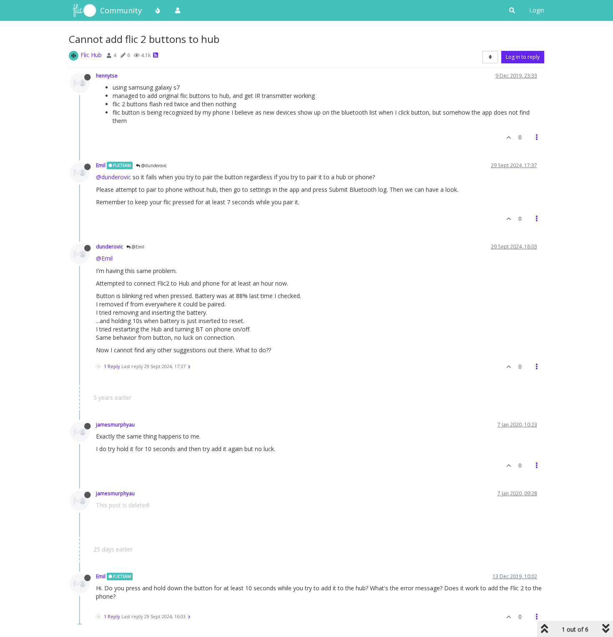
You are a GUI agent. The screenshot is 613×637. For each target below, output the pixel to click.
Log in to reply (523, 56)
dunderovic (109, 246)
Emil (101, 165)
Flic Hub (91, 55)
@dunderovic (153, 165)
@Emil (137, 247)
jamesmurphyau (115, 424)
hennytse (107, 75)
